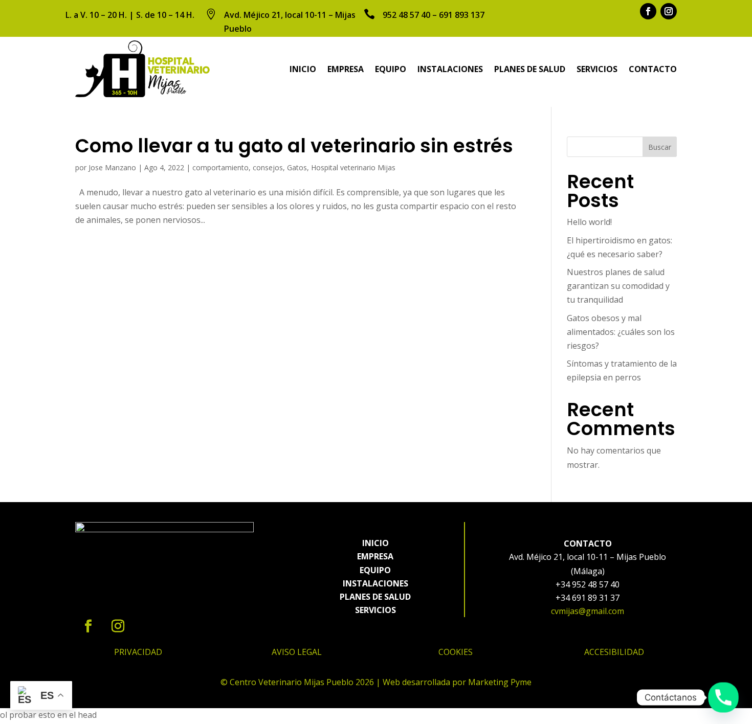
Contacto (653, 69)
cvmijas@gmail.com (587, 611)
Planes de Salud (529, 69)
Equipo (390, 69)
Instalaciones (450, 69)
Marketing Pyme (500, 682)
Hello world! (589, 222)
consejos (268, 167)
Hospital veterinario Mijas (353, 167)
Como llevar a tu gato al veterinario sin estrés (294, 145)
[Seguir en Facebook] (648, 11)
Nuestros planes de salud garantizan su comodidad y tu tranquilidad (618, 285)
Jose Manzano (112, 167)
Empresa (345, 69)
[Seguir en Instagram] (668, 11)
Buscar (659, 147)
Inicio (303, 69)
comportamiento (220, 167)
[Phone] (723, 697)
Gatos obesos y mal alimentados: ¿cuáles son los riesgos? (621, 331)
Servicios (597, 69)
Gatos (297, 167)
